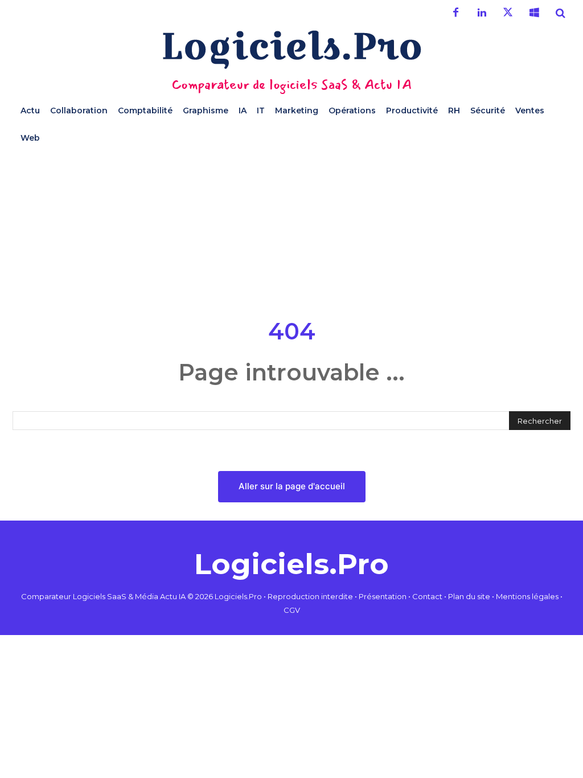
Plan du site (469, 596)
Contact (427, 596)
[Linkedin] (481, 13)
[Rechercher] (560, 13)
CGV (292, 610)
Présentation (383, 596)
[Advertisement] (291, 231)
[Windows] (534, 13)
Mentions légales (527, 596)
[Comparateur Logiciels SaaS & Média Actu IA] (291, 49)
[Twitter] (508, 13)
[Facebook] (455, 13)
